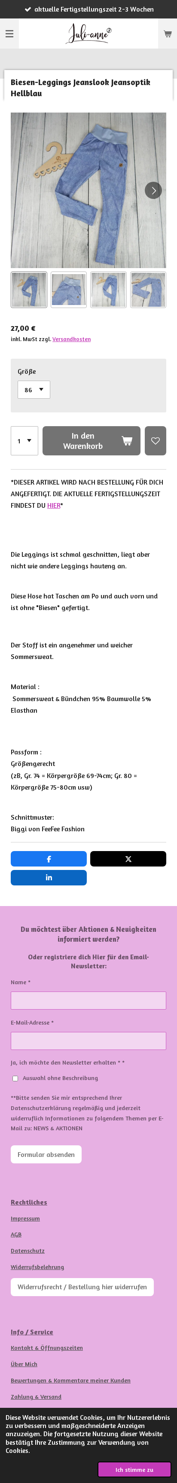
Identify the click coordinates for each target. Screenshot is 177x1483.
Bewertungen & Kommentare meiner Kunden (71, 1380)
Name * (21, 982)
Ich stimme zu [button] (134, 1469)
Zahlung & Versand (36, 1396)
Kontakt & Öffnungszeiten (47, 1347)
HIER (53, 505)
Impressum (25, 1218)
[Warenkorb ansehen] (167, 33)
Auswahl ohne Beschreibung (60, 1077)
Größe (27, 371)
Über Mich (24, 1363)
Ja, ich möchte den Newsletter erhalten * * (68, 1062)
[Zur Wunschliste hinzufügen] (155, 440)
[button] (29, 290)
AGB (16, 1234)
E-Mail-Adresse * (32, 1022)
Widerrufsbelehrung (37, 1266)
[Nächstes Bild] (153, 190)
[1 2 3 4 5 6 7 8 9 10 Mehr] (24, 440)
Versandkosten (71, 339)
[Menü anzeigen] (9, 33)
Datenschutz (28, 1250)
